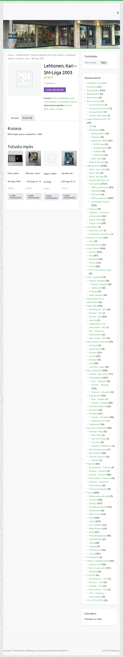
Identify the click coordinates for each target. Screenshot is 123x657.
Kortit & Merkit (93, 248)
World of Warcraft (96, 162)
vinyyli (91, 554)
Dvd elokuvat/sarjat (97, 507)
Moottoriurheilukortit (97, 406)
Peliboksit (95, 137)
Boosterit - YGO (96, 582)
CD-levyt (92, 503)
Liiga (52, 109)
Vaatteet (92, 546)
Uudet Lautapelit (96, 295)
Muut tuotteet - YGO (98, 589)
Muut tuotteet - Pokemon (100, 478)
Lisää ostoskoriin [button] (15, 196)
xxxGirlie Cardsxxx (97, 457)
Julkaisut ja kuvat (98, 421)
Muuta (91, 532)
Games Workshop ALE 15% (99, 119)
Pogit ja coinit (95, 223)
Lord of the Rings (98, 439)
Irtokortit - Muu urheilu (98, 374)
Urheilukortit (94, 424)
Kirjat (91, 518)
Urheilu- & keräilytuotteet (97, 561)
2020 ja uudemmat (99, 198)
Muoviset (93, 360)
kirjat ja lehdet (95, 220)
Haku (103, 62)
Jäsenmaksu (92, 227)
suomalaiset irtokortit (67, 102)
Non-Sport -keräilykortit (97, 428)
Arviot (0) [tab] (27, 118)
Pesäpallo (93, 414)
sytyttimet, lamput (97, 367)
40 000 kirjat (98, 144)
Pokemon (91, 464)
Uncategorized (93, 557)
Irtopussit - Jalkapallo (100, 392)
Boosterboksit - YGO (98, 579)
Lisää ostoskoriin (55, 90)
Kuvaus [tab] (15, 118)
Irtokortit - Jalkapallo (100, 385)
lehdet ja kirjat (95, 564)
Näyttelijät (93, 259)
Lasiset (92, 356)
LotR (91, 126)
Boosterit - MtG (95, 313)
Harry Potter (96, 435)
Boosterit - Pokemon (98, 471)
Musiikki (92, 252)
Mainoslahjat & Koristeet (97, 342)
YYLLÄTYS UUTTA (95, 600)
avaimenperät (95, 349)
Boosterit (95, 460)
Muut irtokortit (95, 453)
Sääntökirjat (98, 155)
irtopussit (93, 209)
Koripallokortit (95, 396)
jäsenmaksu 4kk (96, 230)
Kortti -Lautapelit (94, 277)
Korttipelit (93, 291)
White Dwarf (96, 159)
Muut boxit (93, 410)
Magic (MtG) (92, 306)
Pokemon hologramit (98, 489)
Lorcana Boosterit (96, 105)
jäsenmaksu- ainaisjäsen (99, 234)
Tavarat (90, 493)
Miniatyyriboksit (98, 133)
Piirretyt (92, 263)
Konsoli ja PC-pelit (95, 238)
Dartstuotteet (92, 98)
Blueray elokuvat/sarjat (99, 496)
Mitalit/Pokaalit (95, 528)
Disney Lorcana (93, 101)
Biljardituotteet (93, 94)
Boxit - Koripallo (98, 399)
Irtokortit (68, 105)
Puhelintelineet (95, 539)
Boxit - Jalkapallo (98, 381)
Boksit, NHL (94, 173)
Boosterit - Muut (96, 431)
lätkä (46, 109)
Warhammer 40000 (99, 141)
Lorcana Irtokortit (96, 112)
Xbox (91, 241)
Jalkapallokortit (95, 378)
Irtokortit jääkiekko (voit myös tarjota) (47, 55)
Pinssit (92, 266)
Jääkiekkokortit (22, 55)
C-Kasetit (93, 500)
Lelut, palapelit (95, 525)
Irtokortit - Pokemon (97, 475)
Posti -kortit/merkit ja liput (100, 270)
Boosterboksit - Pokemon (100, 467)
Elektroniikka (94, 510)
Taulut (91, 543)
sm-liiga (59, 109)
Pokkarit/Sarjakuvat (97, 536)
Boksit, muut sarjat (97, 169)
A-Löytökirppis (93, 90)
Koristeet (93, 352)
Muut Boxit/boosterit (97, 449)
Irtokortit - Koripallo (99, 403)
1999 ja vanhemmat (99, 187)
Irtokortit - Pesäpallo (100, 417)
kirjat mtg (93, 320)
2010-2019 (95, 194)
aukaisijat (93, 345)
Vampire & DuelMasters (101, 446)
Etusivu (11, 55)
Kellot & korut (95, 514)
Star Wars (95, 442)
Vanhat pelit (96, 288)
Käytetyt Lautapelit (97, 281)
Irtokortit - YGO (95, 586)
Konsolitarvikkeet (94, 245)
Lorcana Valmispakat (98, 115)
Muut (91, 256)
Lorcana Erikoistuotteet (99, 108)
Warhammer (94, 130)
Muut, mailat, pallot (97, 568)
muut (91, 363)
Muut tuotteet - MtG (97, 338)
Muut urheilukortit (94, 370)
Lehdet (92, 521)
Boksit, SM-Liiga (96, 177)
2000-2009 (95, 191)
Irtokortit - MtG (95, 317)
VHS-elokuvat (95, 550)
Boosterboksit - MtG (97, 309)
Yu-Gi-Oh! (91, 575)
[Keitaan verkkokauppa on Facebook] (118, 13)
